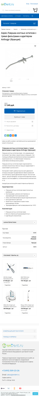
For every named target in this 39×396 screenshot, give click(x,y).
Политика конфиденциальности (18, 395)
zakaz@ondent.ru (13, 375)
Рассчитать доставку (12, 126)
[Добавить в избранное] (35, 46)
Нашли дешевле (11, 121)
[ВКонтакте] (10, 135)
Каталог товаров (9, 23)
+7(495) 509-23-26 (10, 370)
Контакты (26, 16)
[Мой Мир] (16, 135)
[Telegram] (5, 135)
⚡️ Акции (18, 16)
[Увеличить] (19, 62)
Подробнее (8, 285)
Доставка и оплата (7, 16)
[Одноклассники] (13, 135)
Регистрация (34, 3)
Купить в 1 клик (19, 117)
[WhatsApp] (8, 135)
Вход (27, 3)
